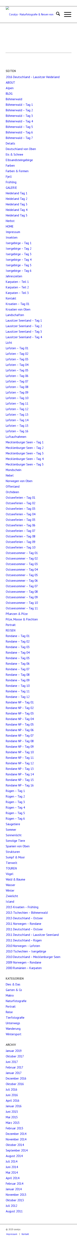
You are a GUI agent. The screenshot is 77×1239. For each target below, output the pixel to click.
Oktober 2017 (15, 1056)
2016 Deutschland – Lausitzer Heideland (33, 77)
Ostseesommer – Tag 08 (22, 592)
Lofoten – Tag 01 (17, 348)
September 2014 (17, 1150)
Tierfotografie (15, 1017)
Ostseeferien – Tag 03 (20, 509)
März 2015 (13, 1123)
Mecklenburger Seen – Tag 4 (25, 459)
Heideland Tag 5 (16, 215)
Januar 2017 (14, 1073)
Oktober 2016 (15, 1084)
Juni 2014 (12, 1167)
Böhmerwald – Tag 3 (19, 116)
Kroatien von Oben (18, 309)
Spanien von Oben (18, 846)
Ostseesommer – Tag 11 (22, 608)
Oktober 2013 (15, 1200)
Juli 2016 (11, 1089)
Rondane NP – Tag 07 (20, 735)
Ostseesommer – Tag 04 (22, 569)
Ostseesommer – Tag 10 (22, 603)
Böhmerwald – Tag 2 (19, 110)
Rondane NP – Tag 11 (20, 758)
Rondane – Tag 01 (18, 636)
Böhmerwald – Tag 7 (19, 138)
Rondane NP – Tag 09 (20, 747)
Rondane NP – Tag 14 (20, 774)
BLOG (9, 94)
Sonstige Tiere (15, 841)
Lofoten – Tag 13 (17, 414)
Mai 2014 (12, 1172)
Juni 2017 (12, 1062)
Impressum (13, 232)
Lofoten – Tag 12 (17, 409)
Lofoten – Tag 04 (17, 365)
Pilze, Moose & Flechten (22, 619)
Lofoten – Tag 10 (17, 398)
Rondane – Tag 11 (18, 691)
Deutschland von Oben (21, 149)
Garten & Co (14, 990)
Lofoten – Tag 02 (17, 354)
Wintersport (13, 1034)
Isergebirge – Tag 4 (18, 260)
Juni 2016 (12, 1095)
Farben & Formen (17, 171)
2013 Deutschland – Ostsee (24, 918)
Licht (9, 343)
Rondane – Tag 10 (18, 686)
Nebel (10, 475)
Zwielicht (12, 896)
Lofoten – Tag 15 (17, 426)
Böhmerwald (14, 99)
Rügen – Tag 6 (15, 818)
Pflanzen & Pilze (17, 614)
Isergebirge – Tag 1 (18, 243)
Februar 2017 (14, 1067)
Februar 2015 (14, 1128)
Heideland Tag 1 (16, 193)
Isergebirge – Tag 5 (18, 265)
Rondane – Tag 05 (18, 658)
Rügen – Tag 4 (15, 807)
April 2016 (12, 1100)
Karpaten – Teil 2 (17, 287)
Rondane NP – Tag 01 (20, 702)
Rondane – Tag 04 (18, 652)
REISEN (10, 630)
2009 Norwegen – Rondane (23, 962)
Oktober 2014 (15, 1145)
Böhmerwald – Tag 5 (19, 127)
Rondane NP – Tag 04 (20, 719)
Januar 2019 (14, 1051)
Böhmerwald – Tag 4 (19, 121)
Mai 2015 (12, 1117)
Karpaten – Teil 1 (17, 282)
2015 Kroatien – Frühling (22, 907)
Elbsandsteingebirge (19, 160)
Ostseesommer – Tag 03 (22, 564)
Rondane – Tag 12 (18, 697)
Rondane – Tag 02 (18, 641)
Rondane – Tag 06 (18, 664)
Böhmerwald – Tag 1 (19, 105)
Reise (9, 1012)
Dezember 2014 (16, 1134)
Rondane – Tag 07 (18, 669)
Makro (10, 995)
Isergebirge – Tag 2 (18, 248)
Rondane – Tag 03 (18, 647)
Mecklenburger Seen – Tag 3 (25, 453)
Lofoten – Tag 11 (17, 403)
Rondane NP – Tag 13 (20, 769)
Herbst (10, 221)
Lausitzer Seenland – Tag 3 (24, 331)
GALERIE (11, 188)
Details (10, 143)
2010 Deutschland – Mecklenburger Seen (33, 957)
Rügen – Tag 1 (15, 791)
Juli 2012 (11, 1206)
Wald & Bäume (15, 879)
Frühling (11, 182)
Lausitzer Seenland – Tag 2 (24, 326)
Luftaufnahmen (16, 437)
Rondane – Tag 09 (18, 680)
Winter (10, 890)
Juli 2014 (11, 1161)
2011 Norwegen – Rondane (23, 924)
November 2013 (16, 1195)
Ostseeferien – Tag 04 (20, 514)
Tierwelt (11, 863)
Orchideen (12, 492)
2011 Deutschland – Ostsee (24, 929)
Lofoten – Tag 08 (17, 387)
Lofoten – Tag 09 (17, 392)
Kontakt (11, 298)
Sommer (11, 830)
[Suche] (56, 14)
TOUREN (11, 868)
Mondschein (13, 470)
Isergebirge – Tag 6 (18, 271)
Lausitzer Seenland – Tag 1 (24, 320)
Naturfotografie (16, 1001)
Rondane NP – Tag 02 (20, 708)
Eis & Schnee (14, 154)
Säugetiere (13, 824)
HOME (10, 226)
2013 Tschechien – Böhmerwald (27, 913)
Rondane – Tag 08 (18, 675)
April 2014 (12, 1178)
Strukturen (13, 852)
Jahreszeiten (14, 276)
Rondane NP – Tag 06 (20, 730)
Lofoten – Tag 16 (17, 431)
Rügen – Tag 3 (15, 802)
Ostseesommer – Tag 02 (22, 558)
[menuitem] (56, 14)
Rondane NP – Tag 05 (20, 724)
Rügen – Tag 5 (15, 813)
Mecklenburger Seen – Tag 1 (25, 442)
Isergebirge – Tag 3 (18, 254)
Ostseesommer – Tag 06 (22, 581)
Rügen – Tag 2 (15, 796)
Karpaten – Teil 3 (17, 293)
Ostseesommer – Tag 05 (22, 575)
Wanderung (13, 1029)
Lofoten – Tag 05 (17, 370)
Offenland (13, 486)
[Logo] (32, 14)
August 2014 (14, 1156)
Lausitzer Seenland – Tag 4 (24, 337)
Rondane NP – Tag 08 (20, 741)
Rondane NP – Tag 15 (20, 780)
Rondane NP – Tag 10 (20, 752)
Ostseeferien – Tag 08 (20, 536)
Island (10, 901)
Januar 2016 (14, 1106)
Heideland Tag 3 (16, 204)
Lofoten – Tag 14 (17, 420)
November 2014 (16, 1139)
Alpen (10, 88)
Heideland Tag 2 (16, 199)
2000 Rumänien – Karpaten (24, 968)
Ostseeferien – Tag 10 (20, 547)
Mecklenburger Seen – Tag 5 (25, 464)
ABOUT (10, 82)
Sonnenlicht (14, 835)
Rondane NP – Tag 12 (20, 763)
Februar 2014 (14, 1184)
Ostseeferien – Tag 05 (20, 520)
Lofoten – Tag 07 (17, 381)
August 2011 (14, 1211)
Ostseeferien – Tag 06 (20, 525)
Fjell (9, 177)
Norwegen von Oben (19, 481)
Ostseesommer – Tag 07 (22, 586)
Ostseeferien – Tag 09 (20, 542)
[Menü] (65, 14)
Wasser (10, 885)
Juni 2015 (12, 1112)
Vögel (9, 874)
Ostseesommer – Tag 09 (22, 597)
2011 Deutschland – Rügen (24, 940)
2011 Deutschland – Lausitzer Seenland (32, 935)
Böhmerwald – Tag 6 (19, 132)
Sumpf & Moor (15, 857)
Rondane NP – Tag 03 (20, 713)
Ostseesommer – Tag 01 (22, 553)
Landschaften (15, 315)
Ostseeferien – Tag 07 (20, 531)
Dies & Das (13, 984)
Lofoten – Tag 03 (17, 359)
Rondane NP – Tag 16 (20, 785)
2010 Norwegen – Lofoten (23, 946)
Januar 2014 (14, 1189)
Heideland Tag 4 (16, 210)
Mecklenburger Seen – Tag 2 (25, 448)
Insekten (11, 237)
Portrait (11, 625)
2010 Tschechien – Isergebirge (26, 951)
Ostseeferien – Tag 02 (20, 503)
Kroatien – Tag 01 (17, 304)
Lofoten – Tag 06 (17, 376)
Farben (10, 165)
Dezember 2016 (16, 1078)
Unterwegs (13, 1023)
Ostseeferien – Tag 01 (20, 497)
